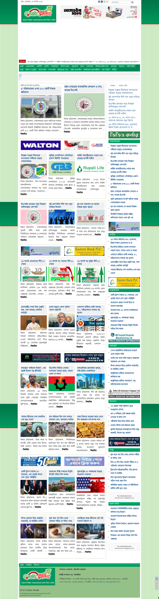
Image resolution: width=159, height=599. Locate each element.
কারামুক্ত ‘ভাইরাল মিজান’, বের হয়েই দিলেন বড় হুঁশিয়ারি (33, 369)
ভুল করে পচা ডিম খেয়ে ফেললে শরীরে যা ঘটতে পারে (60, 519)
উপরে (157, 585)
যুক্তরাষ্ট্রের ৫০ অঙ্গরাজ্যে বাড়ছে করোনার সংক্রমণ (89, 473)
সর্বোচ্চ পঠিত (123, 85)
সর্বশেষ (112, 85)
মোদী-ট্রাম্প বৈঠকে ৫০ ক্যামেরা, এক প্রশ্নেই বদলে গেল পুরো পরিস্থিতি (31, 474)
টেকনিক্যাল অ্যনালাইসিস (92, 69)
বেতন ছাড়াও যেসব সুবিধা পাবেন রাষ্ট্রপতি (59, 308)
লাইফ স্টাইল (131, 66)
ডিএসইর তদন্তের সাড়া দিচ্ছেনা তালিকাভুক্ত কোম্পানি (33, 205)
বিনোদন (121, 66)
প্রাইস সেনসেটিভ (76, 69)
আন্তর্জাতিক (54, 66)
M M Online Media (35, 595)
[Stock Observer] (84, 358)
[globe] (41, 251)
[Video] (124, 136)
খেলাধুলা (114, 66)
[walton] (41, 145)
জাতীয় (46, 66)
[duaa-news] (84, 461)
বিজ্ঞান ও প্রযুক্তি (31, 69)
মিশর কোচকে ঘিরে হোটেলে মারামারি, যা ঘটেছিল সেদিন (32, 519)
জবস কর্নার (42, 69)
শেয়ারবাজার (30, 66)
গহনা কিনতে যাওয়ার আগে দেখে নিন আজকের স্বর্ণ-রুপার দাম (90, 418)
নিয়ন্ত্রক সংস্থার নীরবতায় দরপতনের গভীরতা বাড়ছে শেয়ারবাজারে (31, 158)
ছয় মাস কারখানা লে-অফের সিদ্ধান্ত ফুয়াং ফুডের (88, 205)
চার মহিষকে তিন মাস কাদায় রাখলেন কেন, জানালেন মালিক (61, 418)
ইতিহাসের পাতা (63, 69)
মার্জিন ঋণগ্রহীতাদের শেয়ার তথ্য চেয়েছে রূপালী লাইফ (90, 157)
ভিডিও (114, 69)
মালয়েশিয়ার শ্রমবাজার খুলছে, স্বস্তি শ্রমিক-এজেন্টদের (89, 369)
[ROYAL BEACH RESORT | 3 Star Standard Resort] (41, 461)
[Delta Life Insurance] (124, 393)
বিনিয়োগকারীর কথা (102, 66)
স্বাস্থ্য (21, 69)
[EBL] (84, 251)
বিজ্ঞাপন (36, 565)
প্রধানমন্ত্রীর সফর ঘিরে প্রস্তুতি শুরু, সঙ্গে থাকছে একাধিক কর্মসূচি (32, 309)
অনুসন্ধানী (75, 66)
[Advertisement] (79, 42)
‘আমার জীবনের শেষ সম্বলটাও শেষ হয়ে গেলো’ (33, 418)
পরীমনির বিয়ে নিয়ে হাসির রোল (122, 421)
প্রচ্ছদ (22, 66)
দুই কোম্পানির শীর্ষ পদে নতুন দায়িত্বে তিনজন (60, 205)
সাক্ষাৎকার (89, 66)
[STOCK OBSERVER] (124, 442)
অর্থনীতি (39, 66)
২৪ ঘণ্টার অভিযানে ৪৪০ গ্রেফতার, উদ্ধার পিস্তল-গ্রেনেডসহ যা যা (122, 126)
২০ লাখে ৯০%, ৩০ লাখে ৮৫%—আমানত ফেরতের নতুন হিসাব (122, 119)
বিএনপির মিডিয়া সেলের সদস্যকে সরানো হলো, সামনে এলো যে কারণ (61, 370)
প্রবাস (82, 66)
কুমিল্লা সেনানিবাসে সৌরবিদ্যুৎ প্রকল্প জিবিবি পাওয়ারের (61, 157)
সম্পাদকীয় (52, 69)
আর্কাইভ (29, 565)
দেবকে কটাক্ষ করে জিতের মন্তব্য (123, 425)
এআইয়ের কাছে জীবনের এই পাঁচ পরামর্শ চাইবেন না (90, 519)
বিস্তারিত (23, 134)
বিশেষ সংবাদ (65, 66)
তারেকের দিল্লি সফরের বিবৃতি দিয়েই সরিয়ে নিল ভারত (60, 473)
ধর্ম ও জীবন (106, 69)
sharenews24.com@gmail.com (106, 582)
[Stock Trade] (41, 358)
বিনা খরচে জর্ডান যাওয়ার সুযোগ (122, 531)
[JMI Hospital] (124, 338)
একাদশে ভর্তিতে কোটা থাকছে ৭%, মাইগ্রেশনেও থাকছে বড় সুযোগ (89, 309)
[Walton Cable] (84, 145)
